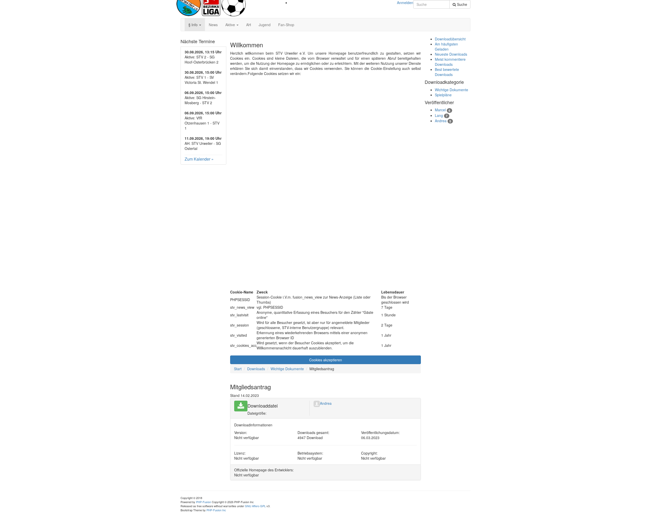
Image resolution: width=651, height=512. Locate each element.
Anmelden (405, 2)
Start (238, 368)
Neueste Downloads (451, 54)
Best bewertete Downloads (447, 72)
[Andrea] (317, 403)
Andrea (326, 403)
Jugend (265, 24)
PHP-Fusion (203, 502)
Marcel (440, 109)
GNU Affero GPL (255, 506)
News (213, 24)
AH (248, 24)
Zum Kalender (197, 159)
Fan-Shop (286, 24)
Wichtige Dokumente (287, 368)
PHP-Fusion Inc (216, 510)
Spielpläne (443, 94)
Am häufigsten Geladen (446, 46)
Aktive (230, 24)
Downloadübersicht (450, 38)
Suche (461, 4)
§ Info (193, 24)
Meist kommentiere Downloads (450, 62)
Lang (439, 115)
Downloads (256, 368)
